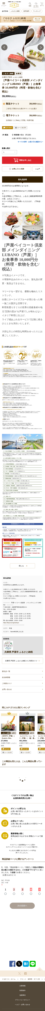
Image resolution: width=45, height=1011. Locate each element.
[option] (22, 48)
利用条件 (23, 990)
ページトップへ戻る (39, 968)
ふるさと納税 (15, 11)
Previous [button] (4, 47)
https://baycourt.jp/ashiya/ (11, 622)
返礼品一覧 (6, 671)
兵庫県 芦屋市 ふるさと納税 (9, 744)
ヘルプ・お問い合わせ (22, 1004)
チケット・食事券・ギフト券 (30, 979)
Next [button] (41, 47)
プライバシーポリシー (22, 1000)
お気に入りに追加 (18, 169)
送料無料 (26, 11)
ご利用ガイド (7, 683)
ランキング (37, 11)
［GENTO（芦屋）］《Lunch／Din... (8, 737)
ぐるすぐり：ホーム (9, 979)
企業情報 (23, 986)
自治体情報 (6, 677)
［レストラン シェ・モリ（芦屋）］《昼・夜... (27, 737)
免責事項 (23, 995)
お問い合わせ (7, 689)
